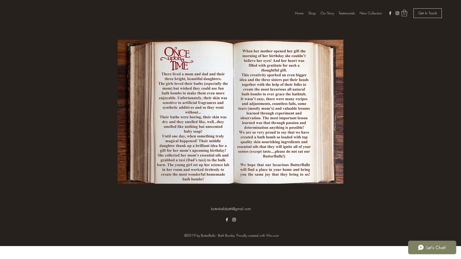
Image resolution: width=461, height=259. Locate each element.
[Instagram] (397, 13)
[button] (404, 13)
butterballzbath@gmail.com (231, 208)
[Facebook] (390, 13)
